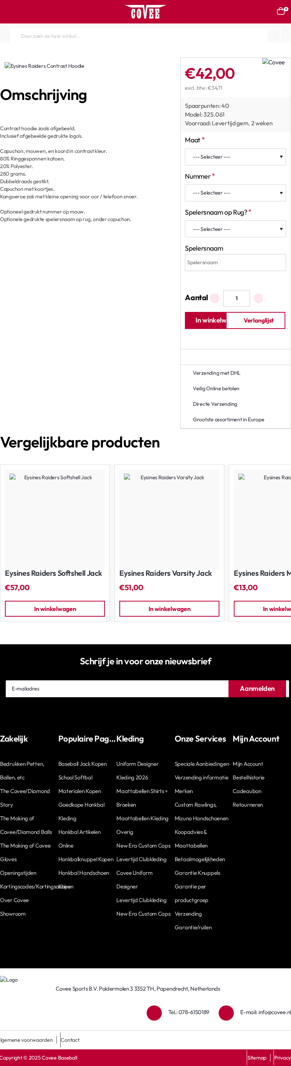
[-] (214, 298)
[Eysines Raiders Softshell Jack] (55, 519)
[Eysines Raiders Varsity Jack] (169, 519)
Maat (192, 140)
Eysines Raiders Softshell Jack (53, 573)
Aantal (196, 297)
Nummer (198, 176)
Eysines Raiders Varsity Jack (165, 573)
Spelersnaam (204, 248)
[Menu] (9, 11)
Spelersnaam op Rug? (216, 212)
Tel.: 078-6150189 (188, 1012)
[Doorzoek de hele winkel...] (274, 36)
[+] (258, 298)
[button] (214, 320)
